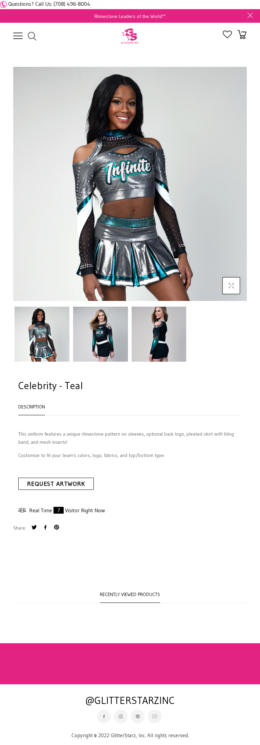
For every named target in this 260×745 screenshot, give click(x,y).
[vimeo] (56, 528)
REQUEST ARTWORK (56, 484)
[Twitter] (34, 528)
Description (31, 407)
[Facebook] (45, 528)
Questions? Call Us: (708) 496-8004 (49, 3)
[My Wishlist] (227, 36)
